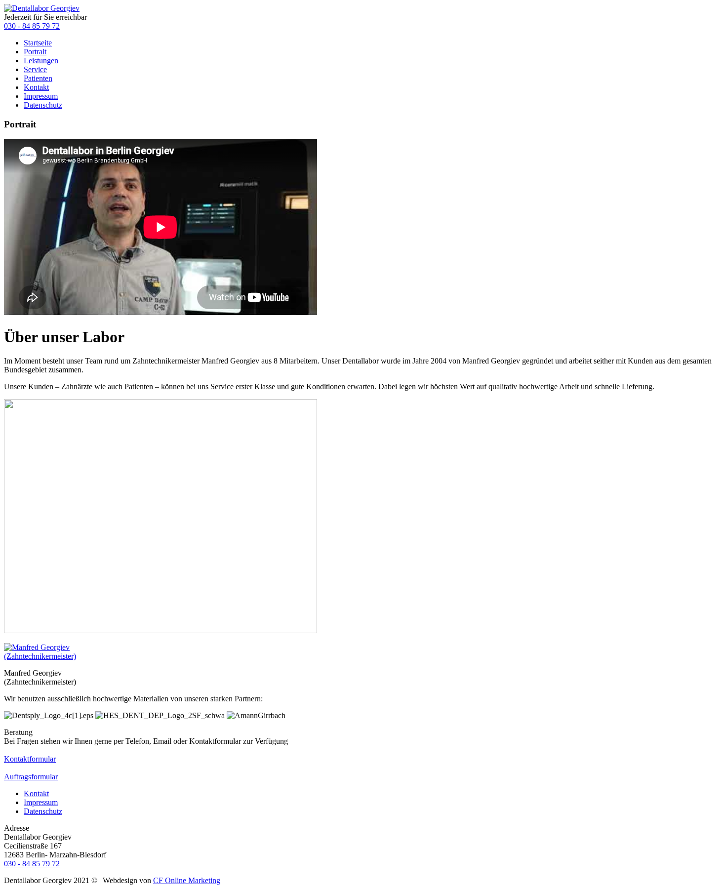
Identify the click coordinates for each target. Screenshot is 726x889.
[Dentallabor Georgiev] (42, 8)
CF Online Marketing (186, 880)
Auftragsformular (31, 776)
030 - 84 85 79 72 (32, 26)
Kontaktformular (30, 759)
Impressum (41, 96)
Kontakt (36, 87)
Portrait (35, 51)
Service (35, 69)
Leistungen (41, 60)
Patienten (38, 78)
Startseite (38, 43)
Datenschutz (43, 105)
